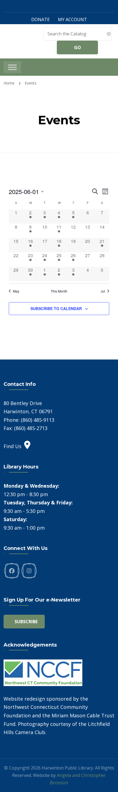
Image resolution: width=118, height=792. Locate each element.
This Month (59, 291)
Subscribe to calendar (56, 308)
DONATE (40, 19)
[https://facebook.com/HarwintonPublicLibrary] (11, 570)
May (16, 291)
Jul (103, 291)
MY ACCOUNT (72, 19)
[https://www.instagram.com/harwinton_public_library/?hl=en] (29, 570)
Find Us (12, 446)
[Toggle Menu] (12, 67)
